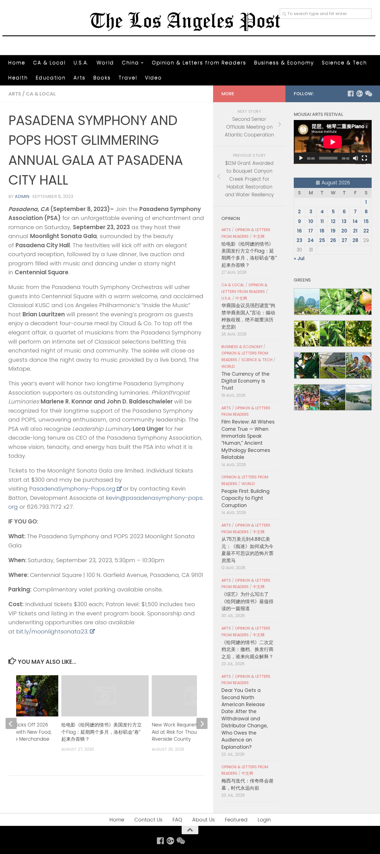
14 (355, 221)
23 (299, 240)
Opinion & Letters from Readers (199, 62)
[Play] (301, 158)
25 (322, 240)
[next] (202, 723)
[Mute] (355, 158)
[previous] (11, 723)
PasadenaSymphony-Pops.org (72, 489)
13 (344, 221)
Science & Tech (344, 62)
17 (311, 230)
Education (51, 77)
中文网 (259, 236)
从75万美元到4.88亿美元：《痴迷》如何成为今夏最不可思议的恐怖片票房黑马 (247, 550)
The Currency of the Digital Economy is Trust (245, 381)
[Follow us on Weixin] (368, 93)
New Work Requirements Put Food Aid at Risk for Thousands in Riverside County (192, 731)
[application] (333, 142)
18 (322, 230)
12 (333, 221)
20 (344, 230)
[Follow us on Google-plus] (359, 93)
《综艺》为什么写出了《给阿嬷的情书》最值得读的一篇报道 (247, 601)
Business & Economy (284, 62)
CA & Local (49, 62)
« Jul (299, 258)
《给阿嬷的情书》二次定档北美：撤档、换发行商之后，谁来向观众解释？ (247, 649)
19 (333, 230)
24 (311, 240)
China (130, 62)
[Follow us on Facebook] (350, 93)
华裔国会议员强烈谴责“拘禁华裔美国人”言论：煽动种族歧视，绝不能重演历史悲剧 (248, 316)
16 (299, 230)
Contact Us (148, 819)
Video (153, 77)
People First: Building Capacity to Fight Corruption (245, 498)
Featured (236, 819)
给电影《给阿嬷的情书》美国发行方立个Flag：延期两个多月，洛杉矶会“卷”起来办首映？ (101, 731)
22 (366, 230)
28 (355, 240)
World (105, 62)
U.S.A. (81, 62)
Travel (128, 77)
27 (344, 240)
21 (355, 230)
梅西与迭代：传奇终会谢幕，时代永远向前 (247, 784)
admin (22, 196)
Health (18, 77)
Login (264, 819)
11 (322, 221)
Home (16, 62)
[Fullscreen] (364, 158)
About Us (203, 819)
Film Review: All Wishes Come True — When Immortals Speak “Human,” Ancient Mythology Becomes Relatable (248, 440)
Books (102, 77)
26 (333, 240)
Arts (79, 77)
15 (366, 221)
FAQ (177, 819)
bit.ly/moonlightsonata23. (52, 631)
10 (311, 221)
